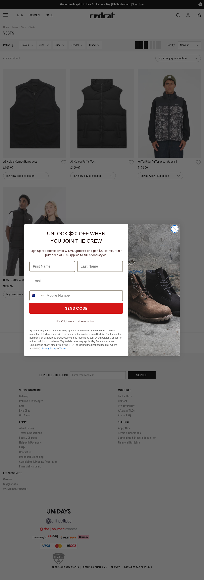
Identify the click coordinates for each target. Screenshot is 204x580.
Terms (62, 348)
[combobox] (37, 295)
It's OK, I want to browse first (76, 321)
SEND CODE (76, 308)
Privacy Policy (49, 348)
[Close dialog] (174, 228)
